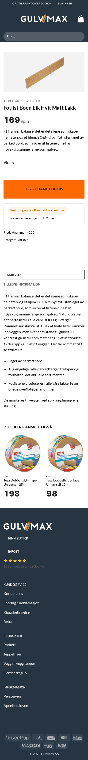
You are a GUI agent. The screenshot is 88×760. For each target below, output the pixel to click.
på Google (36, 566)
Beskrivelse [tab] (13, 275)
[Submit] (79, 36)
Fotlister (32, 101)
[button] (6, 19)
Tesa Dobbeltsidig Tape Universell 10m (62, 482)
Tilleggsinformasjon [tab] (22, 284)
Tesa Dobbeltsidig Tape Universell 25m (20, 482)
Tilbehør (11, 101)
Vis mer (10, 162)
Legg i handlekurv (44, 189)
